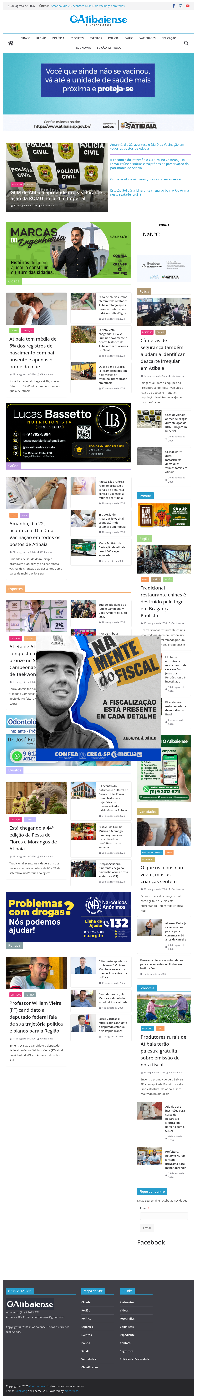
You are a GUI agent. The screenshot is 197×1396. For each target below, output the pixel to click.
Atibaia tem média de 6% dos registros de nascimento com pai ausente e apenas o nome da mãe (33, 353)
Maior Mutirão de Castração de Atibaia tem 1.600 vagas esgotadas (112, 549)
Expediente (127, 1335)
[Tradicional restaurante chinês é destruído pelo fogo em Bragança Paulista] (164, 559)
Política (58, 38)
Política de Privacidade (135, 1359)
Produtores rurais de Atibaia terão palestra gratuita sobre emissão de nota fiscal (163, 1051)
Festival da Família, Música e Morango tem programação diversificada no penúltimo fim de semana (111, 837)
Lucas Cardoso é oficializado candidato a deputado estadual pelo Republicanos (113, 1025)
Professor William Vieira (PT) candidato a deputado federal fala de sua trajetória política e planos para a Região (36, 1017)
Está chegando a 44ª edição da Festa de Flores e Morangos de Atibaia (33, 838)
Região (41, 38)
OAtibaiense (47, 205)
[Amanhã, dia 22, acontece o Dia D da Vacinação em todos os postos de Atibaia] (36, 493)
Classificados (89, 1367)
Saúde (129, 38)
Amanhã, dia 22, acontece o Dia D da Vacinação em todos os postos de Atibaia (147, 146)
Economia (83, 47)
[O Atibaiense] (10, 43)
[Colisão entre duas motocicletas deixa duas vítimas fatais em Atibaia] (149, 466)
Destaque (17, 184)
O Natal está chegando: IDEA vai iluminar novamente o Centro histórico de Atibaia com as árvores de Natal (113, 340)
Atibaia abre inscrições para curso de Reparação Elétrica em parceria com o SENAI (175, 1119)
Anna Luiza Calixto (152, 852)
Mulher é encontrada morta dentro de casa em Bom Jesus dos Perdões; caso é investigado (175, 669)
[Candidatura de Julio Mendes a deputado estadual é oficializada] (83, 1001)
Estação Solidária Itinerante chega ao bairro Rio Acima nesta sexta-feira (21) (149, 192)
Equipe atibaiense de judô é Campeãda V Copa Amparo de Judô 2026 (113, 611)
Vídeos (124, 1310)
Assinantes (127, 1302)
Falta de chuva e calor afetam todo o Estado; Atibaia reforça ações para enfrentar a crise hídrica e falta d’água (113, 305)
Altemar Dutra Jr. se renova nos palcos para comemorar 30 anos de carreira (176, 931)
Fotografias (127, 1318)
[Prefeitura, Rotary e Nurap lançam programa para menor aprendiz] (149, 1164)
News (13, 515)
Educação (169, 38)
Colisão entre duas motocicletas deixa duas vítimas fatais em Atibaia (176, 462)
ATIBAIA (164, 233)
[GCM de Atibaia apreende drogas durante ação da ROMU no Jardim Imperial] (149, 427)
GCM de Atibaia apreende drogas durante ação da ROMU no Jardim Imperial (176, 423)
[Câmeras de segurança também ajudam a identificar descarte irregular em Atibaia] (57, 145)
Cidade (25, 38)
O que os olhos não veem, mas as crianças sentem (147, 179)
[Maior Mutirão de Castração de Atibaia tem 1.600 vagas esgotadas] (83, 552)
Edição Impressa (109, 47)
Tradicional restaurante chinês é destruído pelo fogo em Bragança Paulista (163, 602)
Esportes (77, 38)
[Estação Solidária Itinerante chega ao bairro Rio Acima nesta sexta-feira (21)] (83, 873)
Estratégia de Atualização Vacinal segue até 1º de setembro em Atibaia (112, 520)
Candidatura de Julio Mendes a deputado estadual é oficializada (113, 998)
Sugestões (126, 1351)
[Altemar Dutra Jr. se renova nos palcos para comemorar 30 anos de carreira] (149, 936)
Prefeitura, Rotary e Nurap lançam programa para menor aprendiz (175, 1160)
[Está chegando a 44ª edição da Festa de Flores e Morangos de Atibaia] (36, 798)
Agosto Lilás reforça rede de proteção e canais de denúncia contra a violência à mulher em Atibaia (111, 490)
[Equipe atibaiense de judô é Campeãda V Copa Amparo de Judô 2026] (83, 613)
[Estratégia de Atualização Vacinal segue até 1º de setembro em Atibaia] (83, 523)
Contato (125, 1343)
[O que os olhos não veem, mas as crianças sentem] (164, 832)
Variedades (147, 38)
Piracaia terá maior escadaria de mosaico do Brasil (175, 708)
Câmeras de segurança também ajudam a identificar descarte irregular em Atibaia (85, 8)
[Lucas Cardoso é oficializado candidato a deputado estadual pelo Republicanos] (83, 1027)
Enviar (147, 1228)
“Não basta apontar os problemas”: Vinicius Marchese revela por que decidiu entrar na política (113, 969)
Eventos (96, 38)
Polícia (113, 38)
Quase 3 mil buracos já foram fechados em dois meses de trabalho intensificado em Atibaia (113, 375)
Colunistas (127, 1327)
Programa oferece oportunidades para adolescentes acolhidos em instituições (161, 964)
